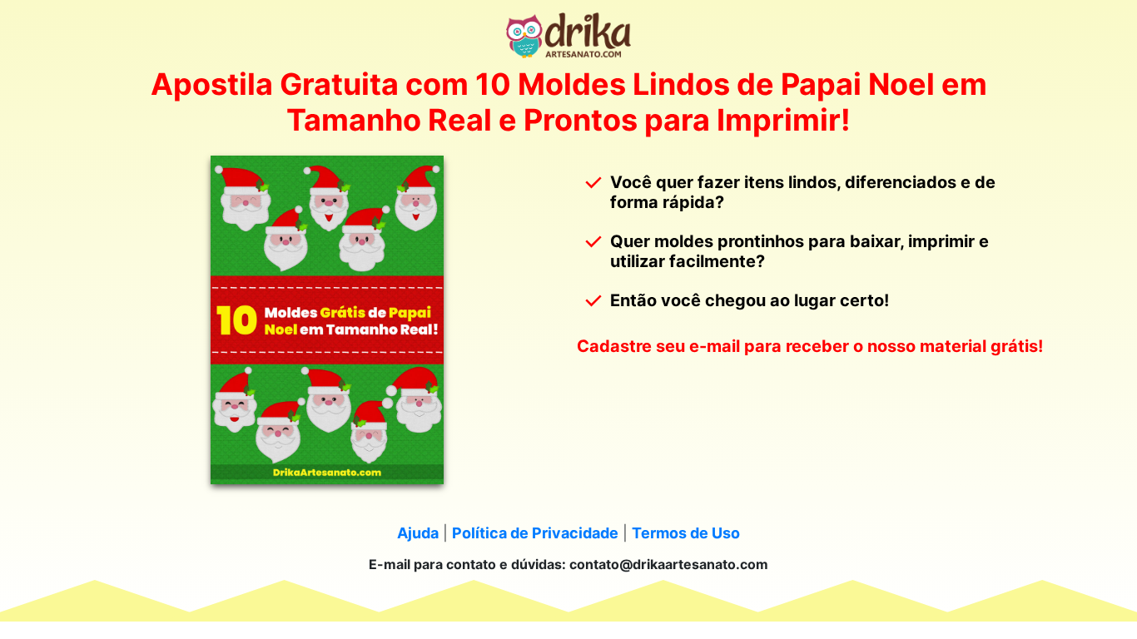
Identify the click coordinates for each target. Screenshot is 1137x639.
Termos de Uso (686, 533)
